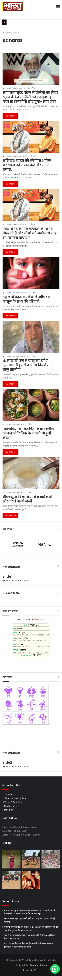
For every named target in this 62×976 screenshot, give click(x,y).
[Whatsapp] (39, 970)
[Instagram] (35, 970)
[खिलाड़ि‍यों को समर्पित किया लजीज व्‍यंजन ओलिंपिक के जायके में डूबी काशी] (31, 405)
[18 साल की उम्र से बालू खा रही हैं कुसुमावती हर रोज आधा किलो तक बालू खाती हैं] (31, 337)
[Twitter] (27, 970)
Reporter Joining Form (16, 798)
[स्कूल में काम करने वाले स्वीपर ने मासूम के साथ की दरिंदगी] (31, 273)
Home (7, 32)
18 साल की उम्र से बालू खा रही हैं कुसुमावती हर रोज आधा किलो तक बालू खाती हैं (28, 365)
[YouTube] (31, 970)
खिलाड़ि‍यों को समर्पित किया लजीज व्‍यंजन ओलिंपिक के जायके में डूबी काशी (28, 433)
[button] (55, 969)
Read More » (10, 116)
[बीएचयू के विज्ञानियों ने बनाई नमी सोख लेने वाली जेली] (31, 473)
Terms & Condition (13, 802)
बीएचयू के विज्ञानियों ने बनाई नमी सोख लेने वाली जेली (27, 499)
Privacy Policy (11, 806)
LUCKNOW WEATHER (31, 544)
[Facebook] (23, 970)
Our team (8, 794)
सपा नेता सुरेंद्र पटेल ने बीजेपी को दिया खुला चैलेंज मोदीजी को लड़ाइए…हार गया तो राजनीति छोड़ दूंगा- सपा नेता (30, 97)
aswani (7, 88)
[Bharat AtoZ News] (12, 6)
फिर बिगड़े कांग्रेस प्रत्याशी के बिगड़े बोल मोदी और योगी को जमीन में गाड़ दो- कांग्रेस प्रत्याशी (30, 233)
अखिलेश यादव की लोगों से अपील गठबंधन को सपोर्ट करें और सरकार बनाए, (27, 165)
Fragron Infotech (38, 965)
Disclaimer (9, 809)
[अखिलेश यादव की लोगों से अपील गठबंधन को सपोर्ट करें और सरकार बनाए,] (31, 137)
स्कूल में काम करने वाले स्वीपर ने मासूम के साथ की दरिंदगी (27, 299)
